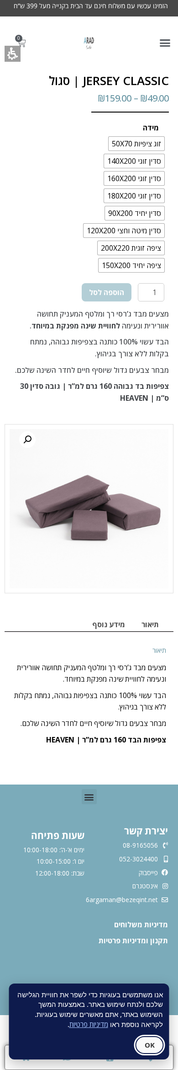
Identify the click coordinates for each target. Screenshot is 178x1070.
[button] (165, 43)
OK (150, 1044)
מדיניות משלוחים (140, 924)
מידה (151, 128)
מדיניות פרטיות (88, 1024)
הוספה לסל (106, 292)
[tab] (150, 624)
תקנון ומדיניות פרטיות (133, 941)
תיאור (150, 624)
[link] (89, 43)
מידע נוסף (108, 624)
